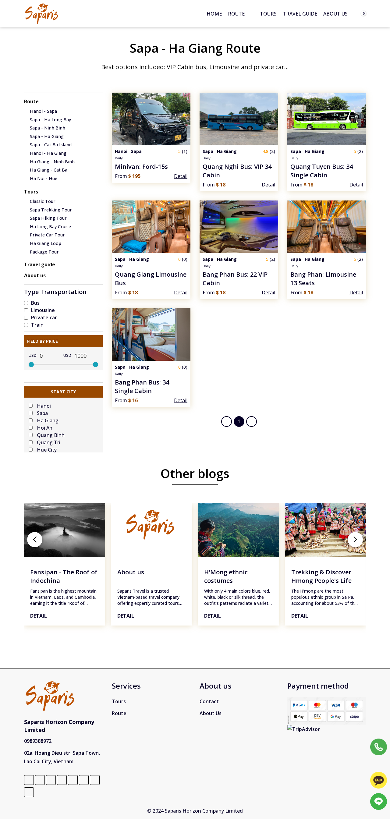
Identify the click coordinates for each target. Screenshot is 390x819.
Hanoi (44, 405)
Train (37, 324)
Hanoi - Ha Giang (48, 153)
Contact (209, 701)
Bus (35, 303)
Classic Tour (42, 201)
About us (335, 13)
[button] (34, 539)
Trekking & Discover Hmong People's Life (321, 576)
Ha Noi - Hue (43, 178)
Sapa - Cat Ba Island (51, 144)
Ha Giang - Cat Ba (48, 170)
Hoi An (44, 427)
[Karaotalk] (378, 780)
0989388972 (37, 741)
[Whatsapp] (378, 763)
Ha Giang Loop (45, 243)
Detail (38, 615)
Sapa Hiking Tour (48, 218)
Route (236, 13)
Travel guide (300, 13)
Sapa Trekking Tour (51, 210)
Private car (44, 317)
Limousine (43, 310)
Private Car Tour (47, 235)
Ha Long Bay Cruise (50, 226)
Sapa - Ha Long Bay (50, 119)
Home (214, 13)
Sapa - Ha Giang (47, 136)
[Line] (378, 801)
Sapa (42, 413)
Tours (268, 13)
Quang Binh (51, 435)
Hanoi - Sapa (43, 111)
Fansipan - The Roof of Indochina (64, 576)
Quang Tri (48, 442)
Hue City (47, 449)
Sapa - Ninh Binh (47, 128)
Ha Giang (47, 420)
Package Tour (44, 252)
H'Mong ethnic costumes (226, 576)
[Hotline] (378, 747)
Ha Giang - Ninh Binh (52, 162)
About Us (211, 713)
